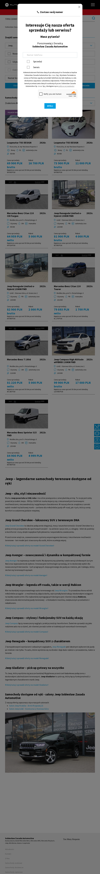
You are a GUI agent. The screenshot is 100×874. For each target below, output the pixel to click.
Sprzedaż (37, 61)
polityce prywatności (66, 86)
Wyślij (50, 106)
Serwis (36, 67)
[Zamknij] (79, 7)
